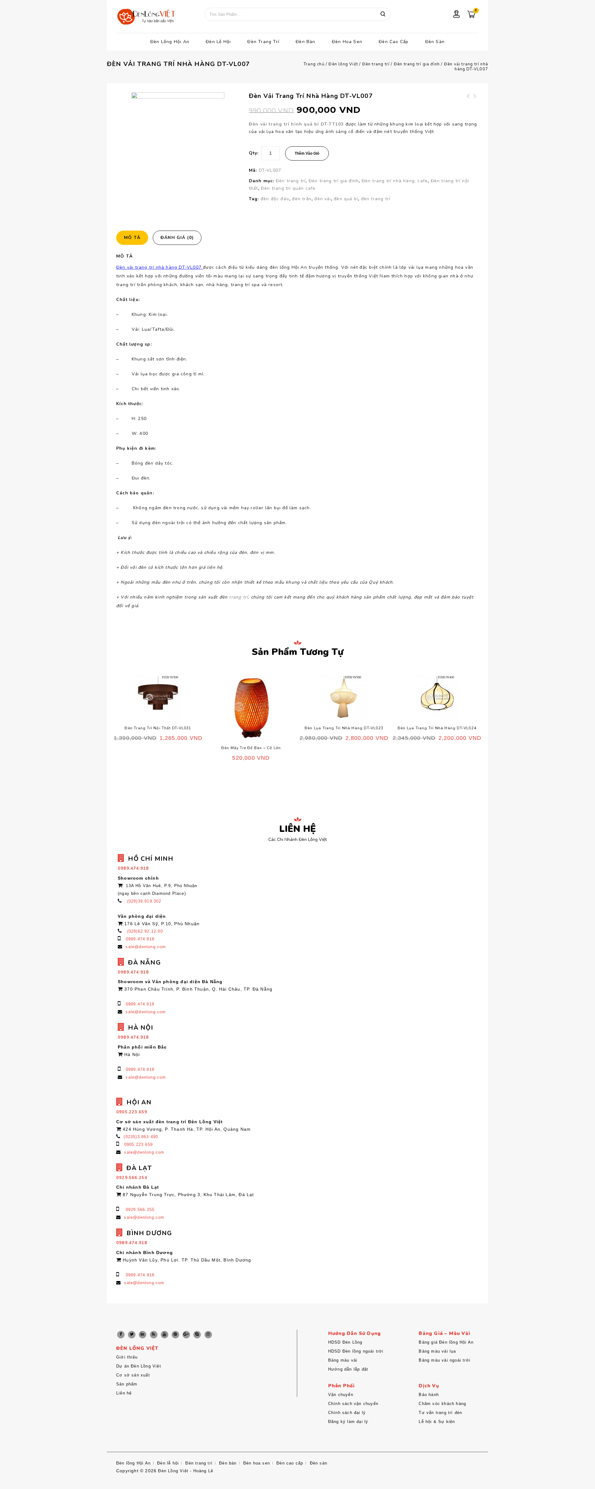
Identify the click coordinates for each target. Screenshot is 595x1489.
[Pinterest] (175, 1334)
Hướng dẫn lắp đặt (348, 1369)
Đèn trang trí (263, 42)
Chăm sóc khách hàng (442, 1403)
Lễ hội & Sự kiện (437, 1421)
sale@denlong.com (146, 946)
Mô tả (132, 238)
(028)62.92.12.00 (145, 931)
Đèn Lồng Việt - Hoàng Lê (185, 1471)
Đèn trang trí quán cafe (288, 188)
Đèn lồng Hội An (169, 42)
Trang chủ (314, 64)
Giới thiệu (127, 1357)
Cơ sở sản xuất (133, 1375)
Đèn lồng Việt (343, 64)
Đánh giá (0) (177, 238)
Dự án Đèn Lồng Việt (138, 1366)
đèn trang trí (375, 199)
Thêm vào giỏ (307, 153)
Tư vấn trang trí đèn (440, 1412)
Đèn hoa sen (347, 42)
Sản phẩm (127, 1384)
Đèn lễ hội (218, 42)
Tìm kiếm (382, 14)
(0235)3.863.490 (141, 1136)
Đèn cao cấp (393, 42)
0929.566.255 (140, 1209)
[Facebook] (121, 1334)
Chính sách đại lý (347, 1412)
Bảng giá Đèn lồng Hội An (446, 1342)
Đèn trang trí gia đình (417, 64)
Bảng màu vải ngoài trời (444, 1360)
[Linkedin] (142, 1334)
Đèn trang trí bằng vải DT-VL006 (475, 103)
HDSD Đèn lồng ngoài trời (356, 1351)
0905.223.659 (138, 1144)
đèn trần (301, 199)
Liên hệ (124, 1393)
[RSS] (153, 1334)
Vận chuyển (340, 1394)
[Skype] (197, 1334)
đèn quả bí (346, 199)
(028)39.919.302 (144, 901)
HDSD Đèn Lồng (345, 1342)
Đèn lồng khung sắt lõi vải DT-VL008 (468, 103)
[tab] (134, 238)
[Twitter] (131, 1334)
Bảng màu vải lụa (437, 1351)
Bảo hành (429, 1394)
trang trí (238, 597)
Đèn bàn (305, 42)
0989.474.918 (140, 939)
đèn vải (322, 199)
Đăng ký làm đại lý (348, 1421)
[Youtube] (164, 1334)
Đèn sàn (435, 42)
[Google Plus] (186, 1334)
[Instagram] (208, 1334)
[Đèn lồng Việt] (145, 17)
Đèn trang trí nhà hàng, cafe (395, 181)
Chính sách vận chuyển (353, 1403)
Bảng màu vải (342, 1360)
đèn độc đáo (275, 199)
